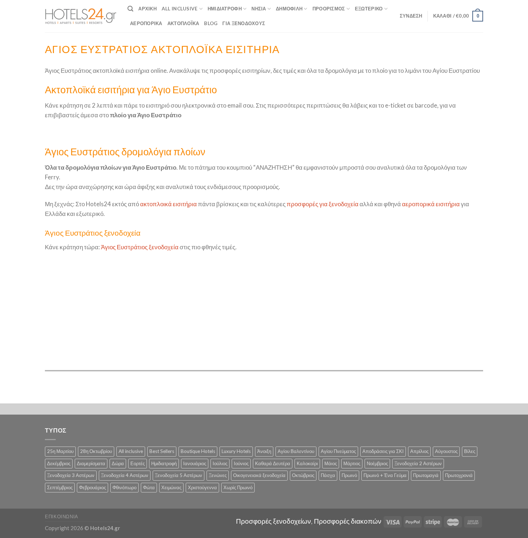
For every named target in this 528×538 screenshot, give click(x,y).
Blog (210, 23)
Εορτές (137, 463)
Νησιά (258, 8)
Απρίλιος (419, 451)
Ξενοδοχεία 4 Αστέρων (124, 475)
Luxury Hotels (236, 451)
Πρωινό (349, 475)
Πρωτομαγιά (426, 475)
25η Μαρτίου (60, 451)
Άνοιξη (264, 451)
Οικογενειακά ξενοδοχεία (259, 475)
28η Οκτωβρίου (96, 451)
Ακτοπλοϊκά (183, 23)
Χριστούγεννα (202, 487)
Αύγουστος (446, 451)
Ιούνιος (241, 463)
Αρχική (147, 8)
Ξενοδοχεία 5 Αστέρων (178, 475)
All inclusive (131, 451)
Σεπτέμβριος (60, 487)
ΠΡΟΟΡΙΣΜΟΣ (328, 8)
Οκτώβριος (303, 475)
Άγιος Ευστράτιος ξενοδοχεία (140, 247)
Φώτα (149, 487)
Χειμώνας (171, 487)
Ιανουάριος (194, 463)
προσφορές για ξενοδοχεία (322, 204)
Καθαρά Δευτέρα (272, 463)
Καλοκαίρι (307, 463)
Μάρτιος (351, 463)
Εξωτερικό (369, 8)
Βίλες (469, 451)
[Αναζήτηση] (130, 9)
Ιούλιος (220, 463)
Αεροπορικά (146, 23)
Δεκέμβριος (58, 463)
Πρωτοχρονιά (459, 475)
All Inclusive (180, 8)
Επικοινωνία (61, 516)
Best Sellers (161, 451)
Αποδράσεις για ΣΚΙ (383, 451)
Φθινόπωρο (124, 487)
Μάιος (330, 463)
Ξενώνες (218, 475)
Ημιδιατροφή (225, 8)
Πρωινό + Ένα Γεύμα (385, 475)
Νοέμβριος (377, 463)
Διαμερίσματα (91, 463)
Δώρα (118, 463)
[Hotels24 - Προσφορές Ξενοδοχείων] (81, 16)
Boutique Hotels (198, 451)
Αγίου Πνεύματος (338, 451)
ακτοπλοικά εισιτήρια (168, 204)
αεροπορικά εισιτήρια (431, 204)
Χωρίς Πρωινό (238, 487)
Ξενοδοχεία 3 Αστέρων (70, 475)
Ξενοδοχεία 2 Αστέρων (418, 463)
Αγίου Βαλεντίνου (296, 451)
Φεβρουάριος (92, 487)
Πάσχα (328, 475)
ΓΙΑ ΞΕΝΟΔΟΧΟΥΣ (243, 23)
